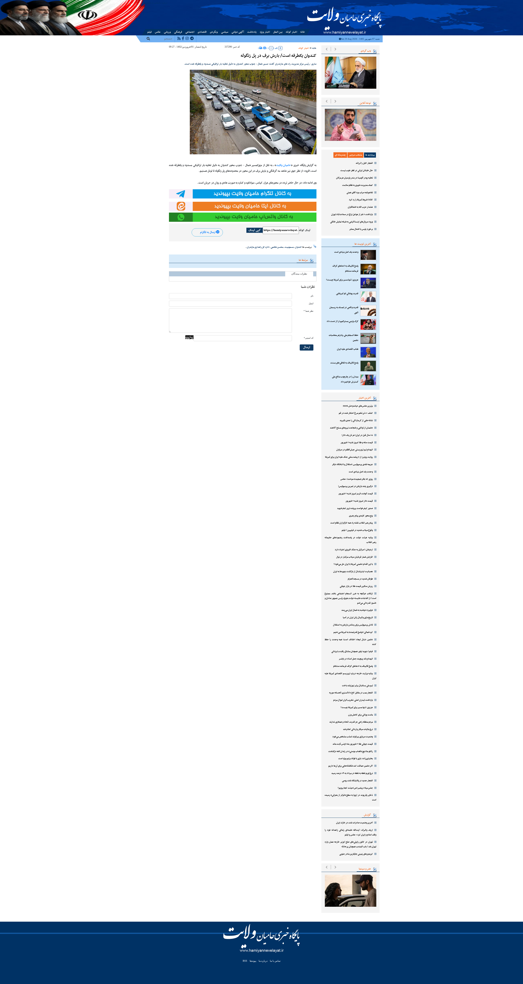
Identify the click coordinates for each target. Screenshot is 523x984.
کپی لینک (254, 230)
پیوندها (147, 2)
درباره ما (163, 2)
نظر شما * (308, 311)
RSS (245, 960)
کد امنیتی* (308, 338)
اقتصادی (202, 32)
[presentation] (326, 49)
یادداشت (252, 32)
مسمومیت (289, 247)
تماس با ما (154, 2)
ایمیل (311, 303)
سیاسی (224, 32)
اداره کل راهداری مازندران (258, 247)
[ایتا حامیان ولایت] (242, 206)
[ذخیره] (260, 48)
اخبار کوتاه (291, 32)
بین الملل (278, 32)
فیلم (149, 32)
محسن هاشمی (277, 247)
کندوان (298, 247)
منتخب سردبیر (355, 155)
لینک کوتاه (304, 230)
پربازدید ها (370, 155)
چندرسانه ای (340, 155)
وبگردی (214, 32)
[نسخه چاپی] (264, 48)
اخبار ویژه (265, 32)
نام (312, 296)
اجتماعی (189, 32)
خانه (302, 32)
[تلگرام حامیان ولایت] (242, 194)
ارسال (306, 347)
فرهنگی (178, 32)
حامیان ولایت (283, 165)
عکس (158, 32)
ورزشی (167, 32)
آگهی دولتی (237, 32)
